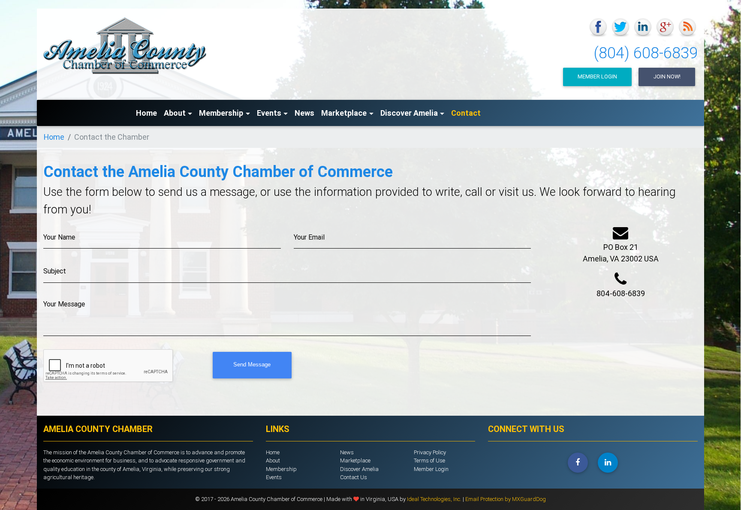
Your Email (309, 237)
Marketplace (355, 460)
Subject (54, 271)
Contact (466, 113)
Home (146, 113)
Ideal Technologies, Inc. (435, 499)
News (304, 113)
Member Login (597, 76)
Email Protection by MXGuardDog (505, 499)
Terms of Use (429, 460)
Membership (281, 469)
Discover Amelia (359, 469)
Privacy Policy (430, 452)
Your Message (64, 304)
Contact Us (353, 477)
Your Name (59, 237)
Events (274, 477)
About (273, 460)
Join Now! (667, 76)
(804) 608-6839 (646, 52)
